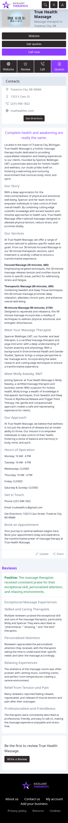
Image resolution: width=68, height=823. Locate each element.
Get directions (34, 118)
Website (34, 36)
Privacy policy (17, 811)
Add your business (34, 804)
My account (54, 799)
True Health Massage (45, 14)
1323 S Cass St (20, 96)
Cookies (55, 811)
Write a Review (17, 759)
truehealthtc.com (22, 111)
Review (25, 69)
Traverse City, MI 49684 (26, 89)
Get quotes (34, 44)
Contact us (32, 799)
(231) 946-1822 (20, 103)
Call (42, 69)
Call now (34, 52)
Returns (38, 811)
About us (12, 799)
